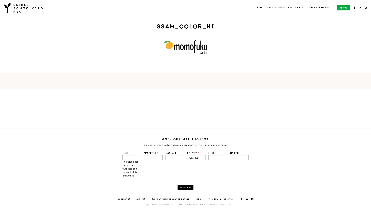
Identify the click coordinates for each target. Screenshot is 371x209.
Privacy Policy (213, 205)
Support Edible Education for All (170, 199)
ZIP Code (235, 153)
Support (299, 8)
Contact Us (124, 199)
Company (193, 153)
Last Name (172, 153)
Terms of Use (197, 205)
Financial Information (221, 199)
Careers (140, 199)
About (270, 8)
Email (125, 153)
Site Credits (226, 205)
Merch (198, 199)
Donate (344, 8)
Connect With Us (318, 8)
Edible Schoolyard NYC (23, 8)
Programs (284, 8)
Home (260, 8)
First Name (151, 153)
